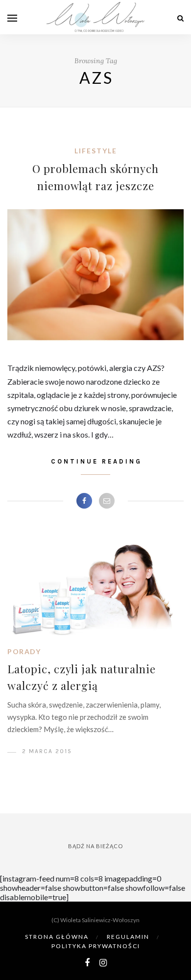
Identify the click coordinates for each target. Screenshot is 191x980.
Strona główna (57, 936)
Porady (24, 651)
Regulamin (128, 936)
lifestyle (95, 151)
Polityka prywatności (95, 946)
